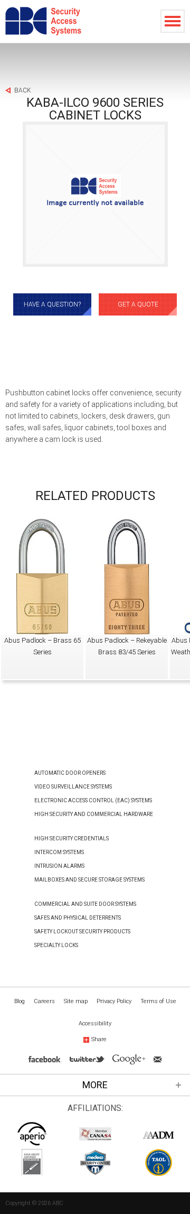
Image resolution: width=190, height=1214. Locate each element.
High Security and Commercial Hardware (93, 814)
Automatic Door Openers (70, 773)
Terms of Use (158, 1001)
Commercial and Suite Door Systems (85, 904)
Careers (44, 1001)
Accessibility (95, 1023)
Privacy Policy (114, 1001)
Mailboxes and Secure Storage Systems (89, 880)
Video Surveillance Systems (73, 787)
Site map (76, 1001)
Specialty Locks (56, 945)
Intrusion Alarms (59, 866)
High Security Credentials (71, 838)
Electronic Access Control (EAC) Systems (93, 800)
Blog (19, 1001)
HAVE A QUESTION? (52, 304)
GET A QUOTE (138, 304)
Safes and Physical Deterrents (77, 918)
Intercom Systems (59, 852)
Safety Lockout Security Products (82, 931)
